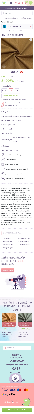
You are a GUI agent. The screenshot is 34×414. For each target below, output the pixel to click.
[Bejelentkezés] (19, 3)
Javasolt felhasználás (13, 233)
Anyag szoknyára (24, 238)
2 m (17, 91)
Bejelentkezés (8, 270)
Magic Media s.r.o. (15, 401)
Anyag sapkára (8, 245)
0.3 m (4, 91)
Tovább (27, 306)
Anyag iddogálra (8, 248)
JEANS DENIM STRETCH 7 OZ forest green (23, 334)
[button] (17, 26)
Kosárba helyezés (18, 410)
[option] (17, 53)
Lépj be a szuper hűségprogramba (16, 8)
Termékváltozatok (7, 22)
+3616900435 (17, 361)
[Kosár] (26, 3)
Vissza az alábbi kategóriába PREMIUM (18, 18)
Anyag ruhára (7, 238)
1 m (11, 91)
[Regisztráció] (22, 3)
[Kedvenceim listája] (16, 3)
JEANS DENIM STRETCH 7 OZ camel (7, 334)
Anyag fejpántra (23, 241)
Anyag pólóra (7, 241)
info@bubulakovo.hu (17, 364)
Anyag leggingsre (24, 245)
